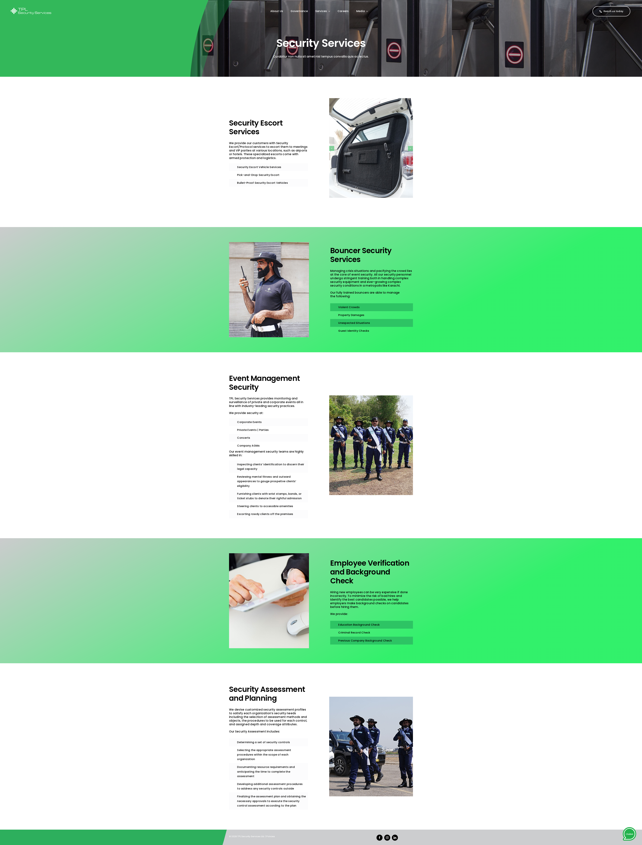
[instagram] (387, 838)
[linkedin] (395, 838)
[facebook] (380, 838)
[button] (331, 148)
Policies (270, 836)
